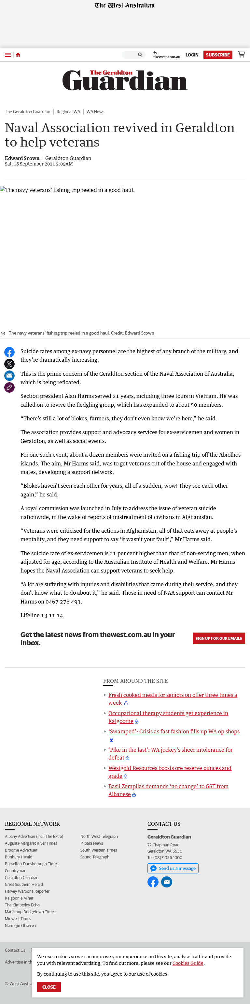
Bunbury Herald (18, 857)
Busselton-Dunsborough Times (31, 863)
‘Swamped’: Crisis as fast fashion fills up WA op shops (174, 731)
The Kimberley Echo (22, 904)
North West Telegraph (99, 836)
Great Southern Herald (24, 884)
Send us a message (177, 868)
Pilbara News (91, 843)
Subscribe (218, 54)
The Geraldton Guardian (27, 111)
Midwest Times (18, 918)
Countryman (15, 870)
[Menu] (8, 55)
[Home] (18, 55)
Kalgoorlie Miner (19, 898)
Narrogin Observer (20, 925)
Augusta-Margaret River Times (31, 843)
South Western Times (98, 850)
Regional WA (68, 111)
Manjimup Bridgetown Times (30, 911)
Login (192, 54)
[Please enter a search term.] (140, 55)
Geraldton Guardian (21, 877)
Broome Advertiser (21, 850)
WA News (95, 111)
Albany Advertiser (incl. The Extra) (34, 836)
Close (49, 987)
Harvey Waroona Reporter (27, 891)
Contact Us (15, 950)
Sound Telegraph (94, 857)
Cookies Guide (188, 963)
